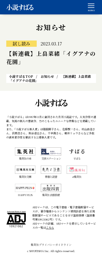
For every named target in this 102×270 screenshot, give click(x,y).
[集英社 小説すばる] (19, 7)
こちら (50, 227)
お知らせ (47, 76)
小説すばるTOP (21, 76)
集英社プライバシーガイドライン (51, 245)
